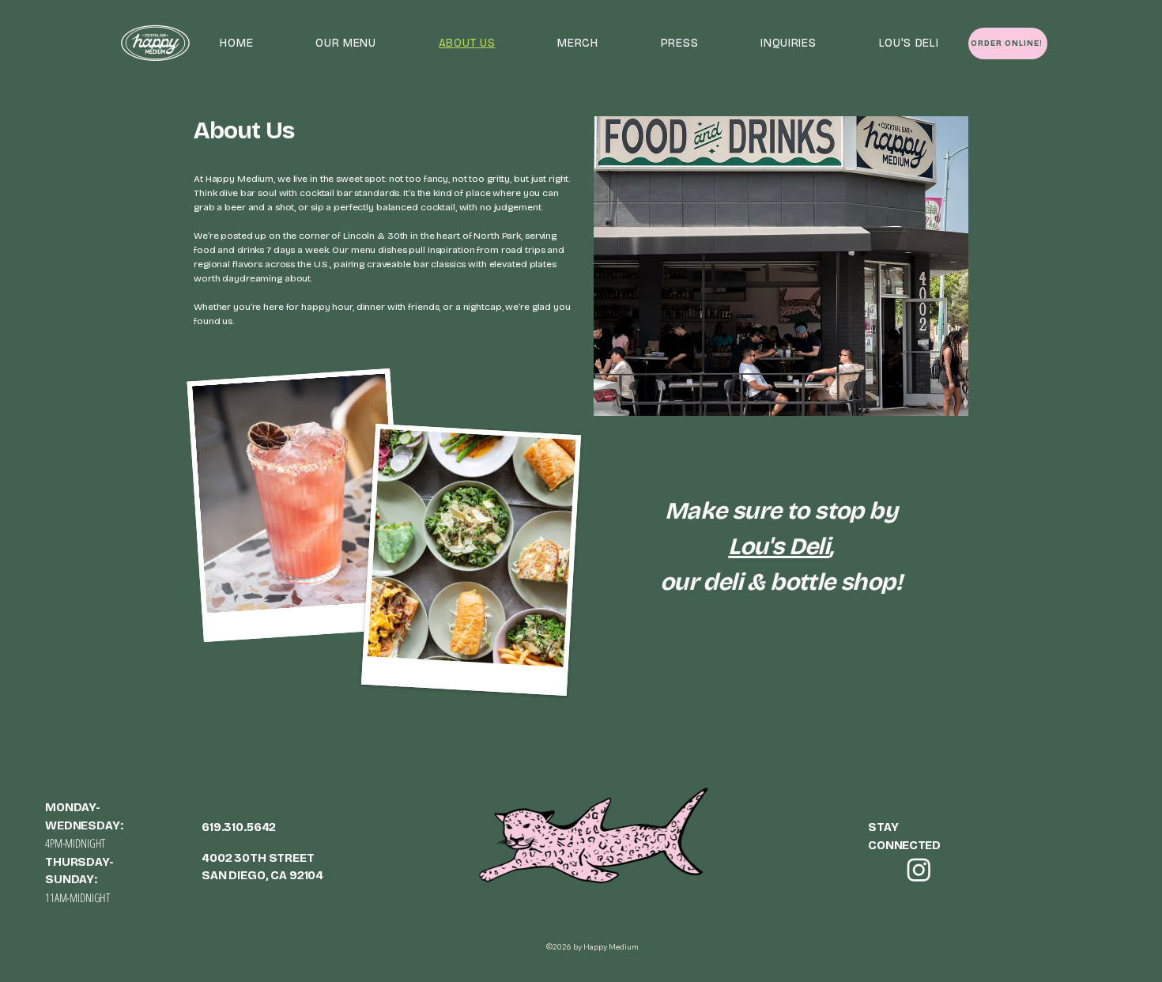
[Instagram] (919, 869)
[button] (346, 43)
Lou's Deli (778, 546)
